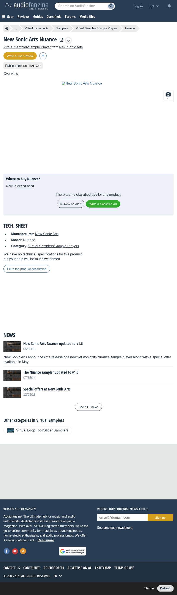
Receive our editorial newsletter (122, 509)
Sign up (160, 517)
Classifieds (54, 16)
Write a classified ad (103, 204)
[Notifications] (169, 6)
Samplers (62, 28)
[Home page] (6, 28)
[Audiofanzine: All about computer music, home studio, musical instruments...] (26, 6)
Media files (87, 16)
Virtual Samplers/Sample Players (96, 28)
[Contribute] (43, 55)
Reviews (23, 16)
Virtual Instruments (37, 28)
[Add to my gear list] (68, 40)
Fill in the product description (26, 269)
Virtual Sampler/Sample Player (27, 47)
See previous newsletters (115, 527)
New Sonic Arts (71, 47)
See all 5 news (88, 407)
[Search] (111, 6)
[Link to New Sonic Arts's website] (60, 40)
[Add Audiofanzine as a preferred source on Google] (72, 551)
